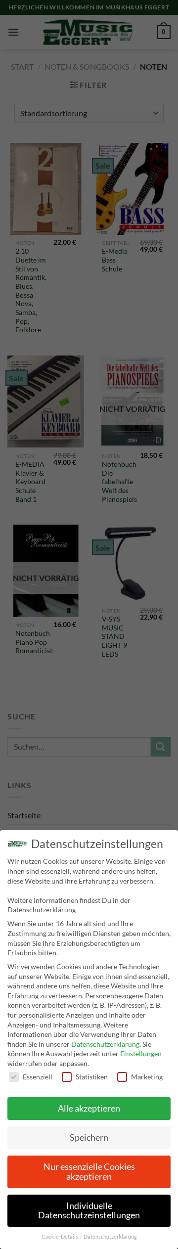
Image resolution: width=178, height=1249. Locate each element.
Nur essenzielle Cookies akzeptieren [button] (89, 1171)
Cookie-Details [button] (60, 1237)
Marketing (147, 1076)
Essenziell (37, 1076)
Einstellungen (141, 1053)
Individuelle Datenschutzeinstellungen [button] (89, 1211)
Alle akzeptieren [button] (89, 1108)
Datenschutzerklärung (105, 1044)
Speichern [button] (89, 1137)
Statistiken (92, 1076)
